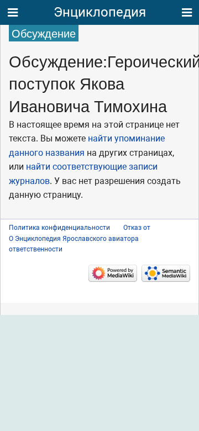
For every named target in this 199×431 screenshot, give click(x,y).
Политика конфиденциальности (59, 228)
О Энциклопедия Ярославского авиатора (74, 239)
